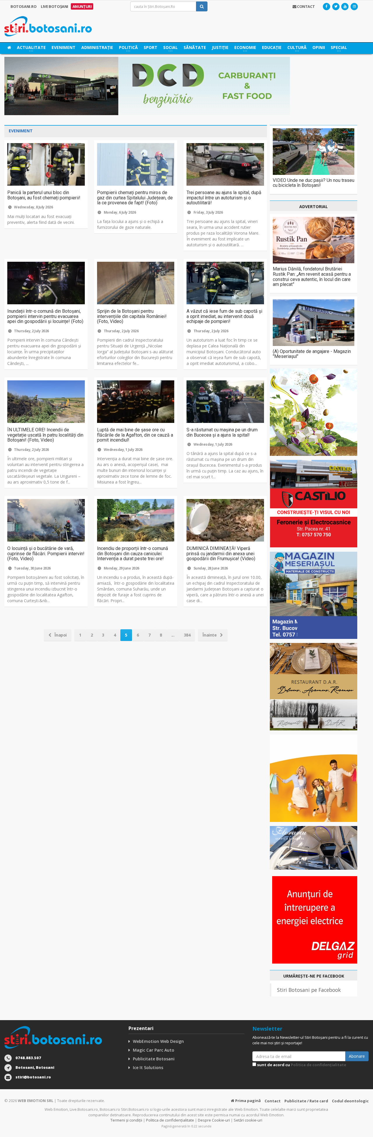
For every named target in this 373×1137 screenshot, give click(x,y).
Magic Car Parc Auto (153, 1050)
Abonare (357, 1056)
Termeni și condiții (126, 1120)
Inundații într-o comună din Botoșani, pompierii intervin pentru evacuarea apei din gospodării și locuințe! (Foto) (45, 316)
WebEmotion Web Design (158, 1041)
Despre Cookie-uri (214, 1120)
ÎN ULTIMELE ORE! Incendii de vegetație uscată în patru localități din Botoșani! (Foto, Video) (45, 435)
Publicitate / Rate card (306, 1100)
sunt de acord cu (301, 1064)
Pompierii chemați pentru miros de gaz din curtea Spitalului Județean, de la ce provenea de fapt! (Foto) (135, 197)
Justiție (220, 47)
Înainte (210, 635)
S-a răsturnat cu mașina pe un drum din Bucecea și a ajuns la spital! (222, 432)
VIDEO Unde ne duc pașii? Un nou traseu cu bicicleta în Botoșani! (313, 183)
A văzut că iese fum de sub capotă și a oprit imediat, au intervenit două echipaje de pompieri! (224, 316)
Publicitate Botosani (154, 1059)
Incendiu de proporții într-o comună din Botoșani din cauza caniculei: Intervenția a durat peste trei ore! (132, 553)
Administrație (97, 47)
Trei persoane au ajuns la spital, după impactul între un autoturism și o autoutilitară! (223, 197)
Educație (271, 47)
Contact (273, 1100)
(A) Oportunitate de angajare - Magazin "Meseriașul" (312, 354)
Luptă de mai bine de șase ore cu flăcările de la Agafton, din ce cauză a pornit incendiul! (135, 435)
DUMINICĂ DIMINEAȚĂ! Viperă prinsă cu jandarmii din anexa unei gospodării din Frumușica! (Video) (220, 553)
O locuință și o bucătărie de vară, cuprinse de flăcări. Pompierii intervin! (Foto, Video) (46, 553)
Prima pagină (247, 1100)
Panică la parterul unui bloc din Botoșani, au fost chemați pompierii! (43, 195)
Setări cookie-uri (248, 1120)
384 (187, 635)
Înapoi (60, 635)
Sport (150, 47)
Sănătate (195, 47)
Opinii (318, 47)
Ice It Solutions (148, 1067)
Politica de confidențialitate (318, 1064)
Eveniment (63, 47)
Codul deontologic (350, 1100)
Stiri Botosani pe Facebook (309, 989)
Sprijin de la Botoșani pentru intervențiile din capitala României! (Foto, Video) (132, 316)
